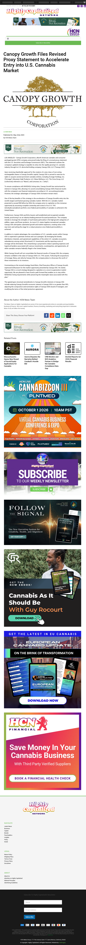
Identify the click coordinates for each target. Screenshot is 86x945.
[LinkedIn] (58, 315)
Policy (6, 839)
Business (7, 828)
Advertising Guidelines (11, 882)
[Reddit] (52, 315)
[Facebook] (46, 315)
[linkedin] (85, 6)
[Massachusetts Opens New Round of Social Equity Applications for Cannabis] (12, 348)
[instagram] (82, 6)
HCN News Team (10, 138)
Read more (50, 935)
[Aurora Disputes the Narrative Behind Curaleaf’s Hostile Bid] (32, 348)
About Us (7, 876)
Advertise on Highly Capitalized (13, 878)
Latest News (8, 826)
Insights (6, 837)
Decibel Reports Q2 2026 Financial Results (73, 359)
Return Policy (8, 854)
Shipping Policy (8, 857)
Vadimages (62, 942)
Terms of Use (8, 859)
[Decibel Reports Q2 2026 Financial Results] (73, 348)
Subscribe (29, 917)
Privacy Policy (8, 861)
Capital (6, 831)
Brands (6, 833)
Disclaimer (7, 863)
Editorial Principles (9, 880)
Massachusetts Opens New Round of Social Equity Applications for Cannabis (11, 361)
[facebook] (78, 6)
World (6, 842)
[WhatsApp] (63, 315)
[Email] (68, 315)
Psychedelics (8, 835)
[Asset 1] (32, 9)
